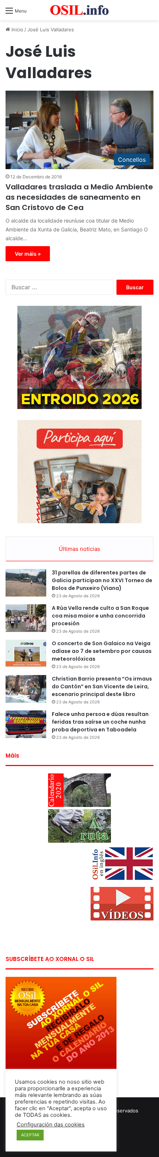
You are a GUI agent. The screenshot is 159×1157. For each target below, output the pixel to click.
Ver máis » (28, 254)
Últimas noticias (79, 548)
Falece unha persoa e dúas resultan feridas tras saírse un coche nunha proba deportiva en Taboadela (100, 721)
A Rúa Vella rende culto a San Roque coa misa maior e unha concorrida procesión (100, 615)
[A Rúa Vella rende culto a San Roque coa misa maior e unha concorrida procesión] (26, 618)
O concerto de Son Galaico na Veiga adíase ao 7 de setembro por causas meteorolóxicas (102, 651)
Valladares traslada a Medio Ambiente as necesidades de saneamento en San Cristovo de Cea (79, 197)
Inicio (16, 29)
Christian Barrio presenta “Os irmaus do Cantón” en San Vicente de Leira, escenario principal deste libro (102, 686)
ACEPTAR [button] (30, 1134)
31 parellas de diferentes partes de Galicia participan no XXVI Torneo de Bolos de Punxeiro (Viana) (102, 580)
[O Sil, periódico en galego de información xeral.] (79, 10)
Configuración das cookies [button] (51, 1124)
